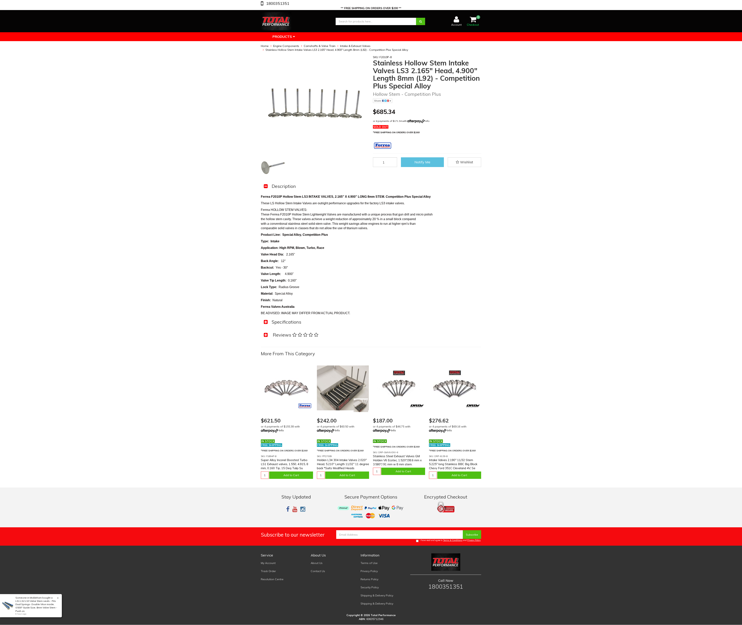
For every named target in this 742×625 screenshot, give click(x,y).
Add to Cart (291, 475)
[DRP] (417, 406)
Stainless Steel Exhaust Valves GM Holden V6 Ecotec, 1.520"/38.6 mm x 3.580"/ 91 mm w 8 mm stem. (397, 460)
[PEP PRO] (361, 406)
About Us (316, 563)
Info (427, 121)
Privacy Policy (474, 540)
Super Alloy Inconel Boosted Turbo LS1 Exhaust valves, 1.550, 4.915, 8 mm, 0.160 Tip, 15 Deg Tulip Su (284, 464)
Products (282, 36)
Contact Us (318, 571)
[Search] (420, 21)
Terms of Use (369, 563)
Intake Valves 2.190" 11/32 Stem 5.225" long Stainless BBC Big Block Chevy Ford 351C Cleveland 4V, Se (453, 464)
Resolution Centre (272, 579)
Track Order (268, 571)
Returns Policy (369, 579)
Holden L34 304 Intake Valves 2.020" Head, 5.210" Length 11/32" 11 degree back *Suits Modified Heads (343, 464)
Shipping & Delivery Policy (377, 595)
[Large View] (273, 168)
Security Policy (370, 587)
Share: (378, 100)
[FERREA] (305, 406)
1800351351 (277, 3)
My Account (268, 563)
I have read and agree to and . (450, 540)
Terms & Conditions (452, 540)
